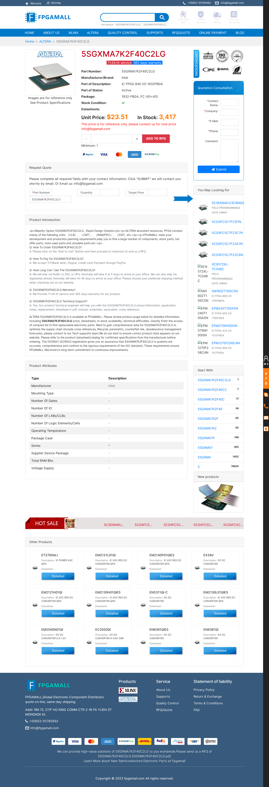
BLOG (240, 33)
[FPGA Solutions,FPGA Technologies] (47, 17)
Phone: (213, 131)
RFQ (266, 378)
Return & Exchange (208, 696)
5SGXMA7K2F (208, 419)
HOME (30, 33)
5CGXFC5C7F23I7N (226, 222)
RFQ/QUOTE (181, 33)
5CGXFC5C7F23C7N (227, 233)
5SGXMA (204, 457)
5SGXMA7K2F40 (210, 409)
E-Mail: (213, 121)
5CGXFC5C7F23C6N (227, 255)
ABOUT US (51, 33)
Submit (221, 169)
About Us (163, 690)
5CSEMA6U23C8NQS (228, 203)
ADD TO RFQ (156, 138)
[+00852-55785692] (266, 406)
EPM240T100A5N (225, 308)
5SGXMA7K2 (207, 428)
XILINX (73, 33)
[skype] (266, 394)
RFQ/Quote (164, 710)
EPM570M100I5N (224, 326)
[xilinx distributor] (128, 689)
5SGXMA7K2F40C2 (212, 390)
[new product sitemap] (219, 497)
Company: (211, 111)
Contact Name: (212, 103)
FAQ (196, 710)
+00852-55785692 (43, 721)
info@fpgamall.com (44, 728)
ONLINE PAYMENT (213, 33)
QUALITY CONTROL (122, 33)
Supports (163, 696)
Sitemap (56, 2)
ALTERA (93, 33)
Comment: (211, 141)
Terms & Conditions (208, 703)
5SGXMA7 (205, 448)
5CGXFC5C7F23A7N (227, 244)
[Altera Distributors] (128, 698)
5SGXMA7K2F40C (211, 399)
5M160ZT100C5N (225, 291)
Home (29, 41)
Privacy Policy (204, 690)
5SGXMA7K (206, 438)
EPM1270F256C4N (226, 343)
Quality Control (167, 703)
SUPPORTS (155, 33)
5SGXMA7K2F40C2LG (214, 380)
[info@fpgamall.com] (266, 417)
